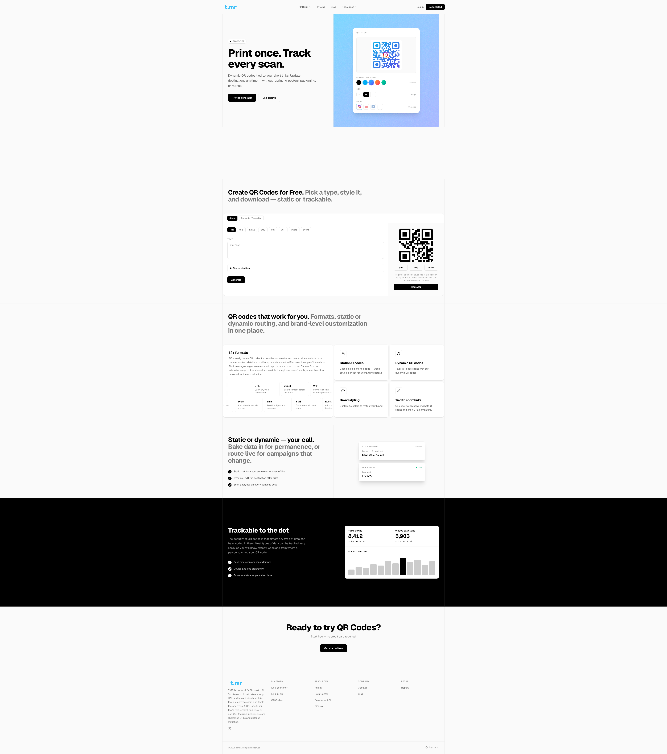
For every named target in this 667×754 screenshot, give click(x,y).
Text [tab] (231, 229)
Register (416, 287)
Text (230, 239)
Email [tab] (252, 229)
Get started (435, 7)
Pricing (321, 7)
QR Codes (276, 700)
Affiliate (319, 706)
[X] (230, 728)
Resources (348, 7)
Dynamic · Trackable (251, 218)
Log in (420, 7)
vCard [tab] (294, 229)
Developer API (323, 700)
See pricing (269, 97)
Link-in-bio (277, 693)
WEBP (431, 267)
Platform (303, 7)
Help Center (321, 693)
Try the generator (242, 97)
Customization (241, 268)
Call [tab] (273, 229)
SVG (401, 267)
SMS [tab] (263, 229)
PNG (416, 267)
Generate (236, 279)
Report (405, 687)
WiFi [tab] (283, 229)
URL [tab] (241, 229)
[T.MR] (230, 7)
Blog (333, 7)
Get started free (333, 648)
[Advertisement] (333, 153)
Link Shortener (279, 687)
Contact (362, 687)
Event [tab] (306, 229)
